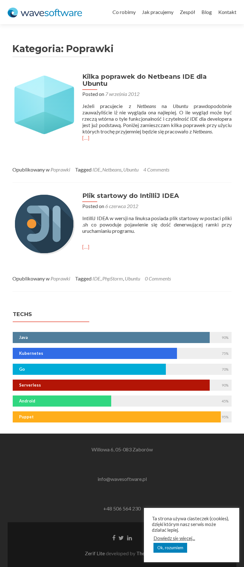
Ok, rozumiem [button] (170, 547)
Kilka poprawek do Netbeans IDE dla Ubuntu (144, 80)
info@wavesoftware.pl (122, 479)
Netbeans (111, 169)
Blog (206, 12)
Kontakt (227, 12)
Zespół (187, 12)
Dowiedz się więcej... (174, 538)
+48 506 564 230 (122, 508)
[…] (85, 138)
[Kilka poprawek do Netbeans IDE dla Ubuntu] (44, 104)
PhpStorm (112, 278)
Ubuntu (131, 169)
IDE (96, 169)
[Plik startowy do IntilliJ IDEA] (44, 223)
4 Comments (156, 169)
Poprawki (60, 169)
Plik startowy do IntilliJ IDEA (130, 195)
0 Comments (158, 278)
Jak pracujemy (157, 12)
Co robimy (124, 12)
